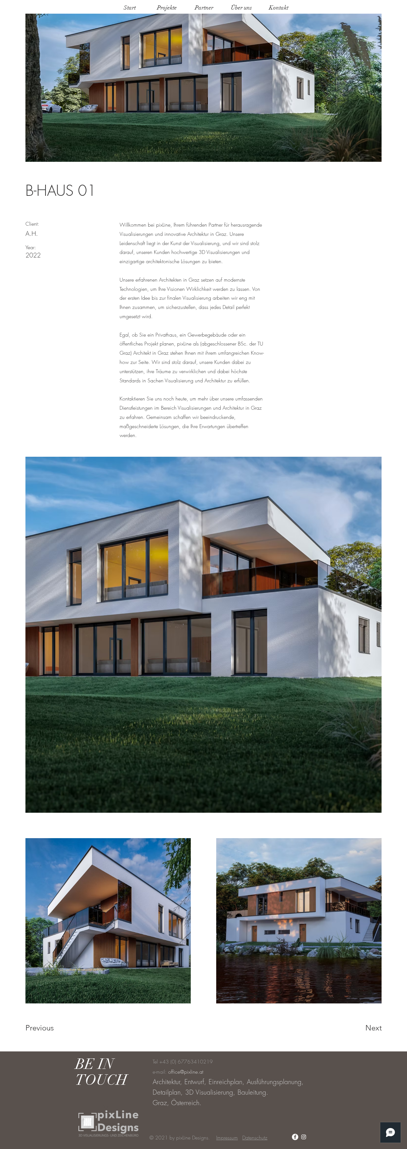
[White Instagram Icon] (303, 1137)
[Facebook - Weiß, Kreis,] (295, 1137)
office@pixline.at (185, 1071)
